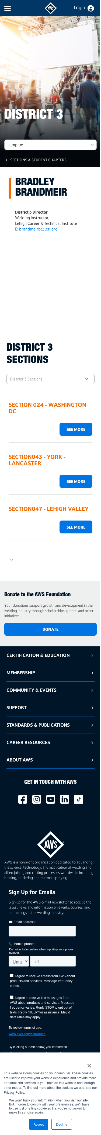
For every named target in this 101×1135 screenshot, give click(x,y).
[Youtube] (50, 799)
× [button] (89, 1064)
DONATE (50, 629)
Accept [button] (39, 1124)
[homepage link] (50, 842)
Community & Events (31, 690)
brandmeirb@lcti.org (38, 229)
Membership (20, 672)
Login (79, 7)
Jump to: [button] (15, 144)
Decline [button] (61, 1124)
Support (16, 707)
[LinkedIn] (64, 799)
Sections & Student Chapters (38, 160)
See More (76, 429)
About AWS (19, 760)
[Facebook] (22, 799)
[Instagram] (36, 799)
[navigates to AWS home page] (51, 13)
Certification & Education (38, 655)
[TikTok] (78, 799)
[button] (50, 557)
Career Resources (28, 742)
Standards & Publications (38, 725)
